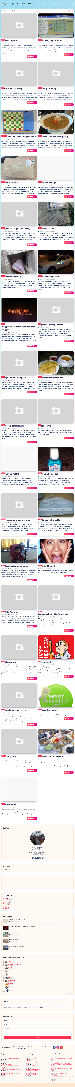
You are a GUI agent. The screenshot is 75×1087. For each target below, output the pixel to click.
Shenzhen (35, 1007)
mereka (3, 755)
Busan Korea (26, 1004)
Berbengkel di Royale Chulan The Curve (10, 1062)
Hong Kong (63, 1004)
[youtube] (61, 1047)
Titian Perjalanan (55, 1067)
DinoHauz (10, 987)
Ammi (9, 970)
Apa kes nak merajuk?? (15, 378)
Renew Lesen (48, 228)
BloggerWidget (69, 993)
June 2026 (7, 902)
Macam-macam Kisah (15, 426)
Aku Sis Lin (3, 1068)
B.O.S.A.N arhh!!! (12, 612)
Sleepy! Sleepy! (49, 182)
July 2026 (7, 901)
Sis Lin (9, 977)
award (40, 709)
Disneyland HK (33, 1004)
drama (3, 324)
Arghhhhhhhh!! (48, 566)
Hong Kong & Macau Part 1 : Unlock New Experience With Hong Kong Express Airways (61, 1064)
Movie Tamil (10, 804)
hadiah (3, 181)
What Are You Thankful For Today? (9, 1065)
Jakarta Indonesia (7, 1007)
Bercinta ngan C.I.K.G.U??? (17, 710)
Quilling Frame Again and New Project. (10, 1073)
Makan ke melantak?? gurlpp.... (56, 136)
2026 (6, 898)
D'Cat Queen (54, 1075)
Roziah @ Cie (11, 974)
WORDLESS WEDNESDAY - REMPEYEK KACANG (11, 1069)
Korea (18, 1007)
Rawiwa (10, 967)
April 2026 (7, 904)
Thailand (41, 1007)
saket (40, 473)
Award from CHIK (50, 710)
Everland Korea (41, 1004)
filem (3, 803)
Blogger (22, 1085)
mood (40, 181)
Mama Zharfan (11, 980)
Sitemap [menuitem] (24, 3)
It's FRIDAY (46, 426)
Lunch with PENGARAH (52, 756)
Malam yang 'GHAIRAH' (52, 40)
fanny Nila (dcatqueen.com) (14, 964)
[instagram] (57, 1047)
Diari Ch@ (3, 1072)
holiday (40, 87)
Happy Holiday (49, 88)
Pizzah (9, 961)
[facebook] (54, 1047)
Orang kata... (11, 756)
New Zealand (24, 1007)
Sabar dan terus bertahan (32, 1070)
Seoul (30, 1007)
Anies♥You (53, 1072)
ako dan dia (4, 135)
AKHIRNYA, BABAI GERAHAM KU (17, 919)
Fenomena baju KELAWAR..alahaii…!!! (55, 614)
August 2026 (7, 899)
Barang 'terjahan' (13, 276)
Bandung (5, 1004)
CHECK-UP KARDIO (13, 939)
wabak (40, 519)
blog (40, 324)
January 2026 (8, 906)
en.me (52, 1057)
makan (40, 135)
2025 (6, 907)
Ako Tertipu (10, 662)
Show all (71, 10)
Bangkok (11, 1004)
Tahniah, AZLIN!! (12, 474)
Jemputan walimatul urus (18, 520)
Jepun (14, 1007)
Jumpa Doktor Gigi (50, 474)
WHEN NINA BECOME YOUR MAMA (17, 933)
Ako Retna (5, 43)
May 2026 (7, 903)
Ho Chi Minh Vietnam (55, 1004)
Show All (3, 1075)
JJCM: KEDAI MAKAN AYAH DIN (16, 946)
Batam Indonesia (18, 1004)
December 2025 (8, 908)
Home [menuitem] (18, 3)
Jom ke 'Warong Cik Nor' (52, 324)
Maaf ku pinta (11, 40)
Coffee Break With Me (6, 1064)
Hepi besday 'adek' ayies (16, 566)
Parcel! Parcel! (11, 182)
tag (2, 87)
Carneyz (11, 990)
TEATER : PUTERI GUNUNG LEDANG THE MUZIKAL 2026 (22, 926)
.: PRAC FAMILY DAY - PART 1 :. (32, 1067)
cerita (3, 227)
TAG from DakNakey (13, 88)
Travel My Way (54, 1062)
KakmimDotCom (4, 1060)
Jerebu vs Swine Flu (51, 520)
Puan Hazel (10, 983)
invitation (4, 519)
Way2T (11, 1085)
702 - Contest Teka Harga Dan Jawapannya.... (11, 1058)
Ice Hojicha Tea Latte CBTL (32, 1074)
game (40, 39)
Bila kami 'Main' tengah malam (21, 136)
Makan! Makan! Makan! (52, 378)
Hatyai (48, 1004)
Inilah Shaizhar (4, 1057)
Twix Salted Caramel (31, 1058)
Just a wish (46, 662)
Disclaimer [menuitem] (30, 3)
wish (3, 39)
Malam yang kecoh (50, 276)
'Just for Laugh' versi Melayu (18, 228)
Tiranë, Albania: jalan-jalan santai (59, 1073)
